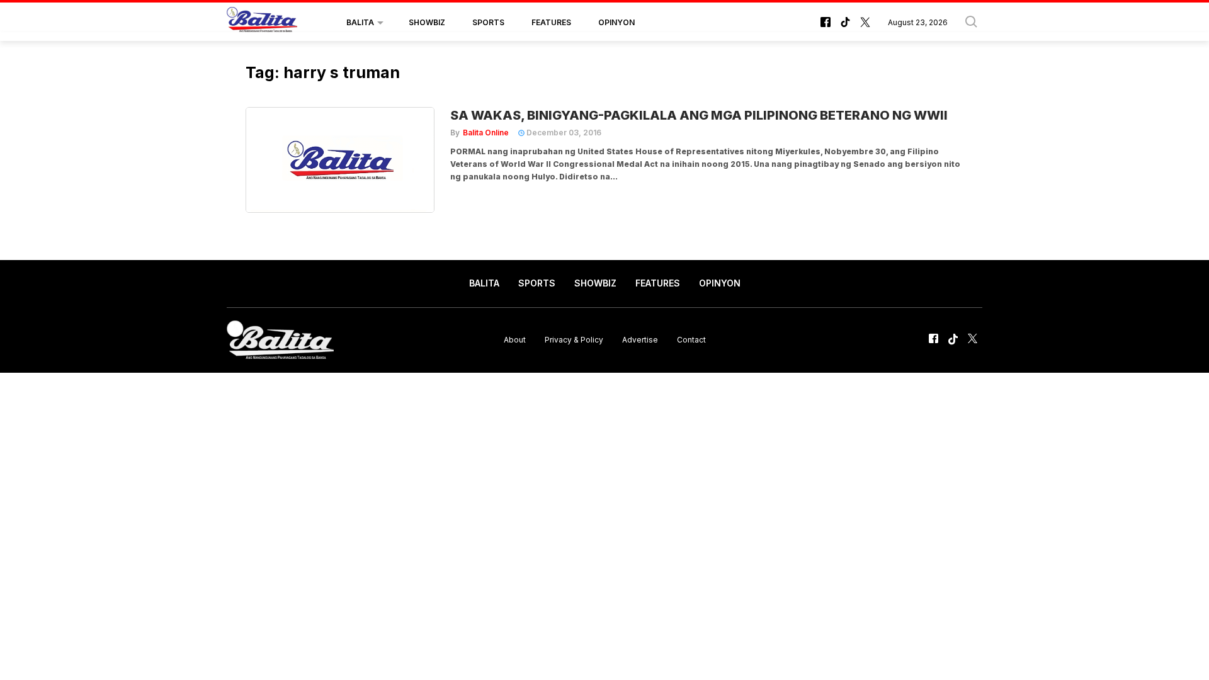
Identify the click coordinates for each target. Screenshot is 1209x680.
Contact (691, 339)
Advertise (640, 339)
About (515, 339)
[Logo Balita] (262, 22)
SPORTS (488, 22)
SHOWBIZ (427, 22)
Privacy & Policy (574, 339)
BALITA (360, 22)
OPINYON (616, 22)
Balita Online (486, 132)
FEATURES (551, 22)
